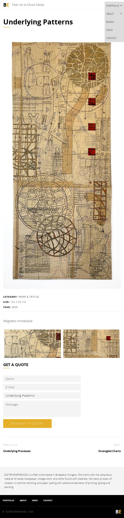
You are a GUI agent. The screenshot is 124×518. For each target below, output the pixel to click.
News (109, 30)
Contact (111, 38)
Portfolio (112, 5)
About (110, 13)
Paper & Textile (29, 296)
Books (110, 21)
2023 (15, 307)
